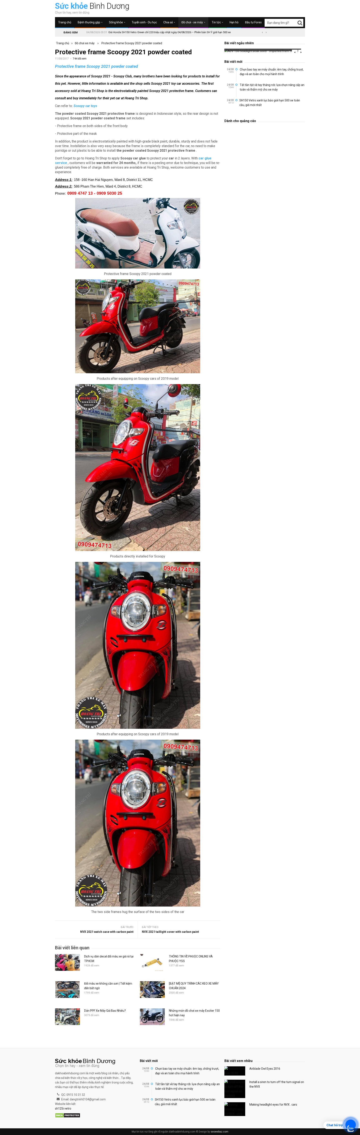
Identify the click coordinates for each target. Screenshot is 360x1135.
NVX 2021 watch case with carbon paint (107, 931)
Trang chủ (64, 22)
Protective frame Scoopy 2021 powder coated (131, 43)
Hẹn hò (234, 22)
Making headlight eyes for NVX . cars (273, 1104)
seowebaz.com (219, 1131)
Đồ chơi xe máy (85, 43)
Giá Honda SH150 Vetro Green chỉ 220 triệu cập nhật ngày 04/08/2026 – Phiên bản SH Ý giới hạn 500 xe (169, 32)
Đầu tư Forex (253, 22)
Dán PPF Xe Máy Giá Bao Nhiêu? (105, 1010)
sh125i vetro (63, 1108)
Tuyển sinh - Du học (144, 22)
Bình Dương (92, 6)
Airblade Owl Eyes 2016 (264, 1068)
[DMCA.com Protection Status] (67, 1115)
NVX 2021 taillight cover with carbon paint (170, 931)
